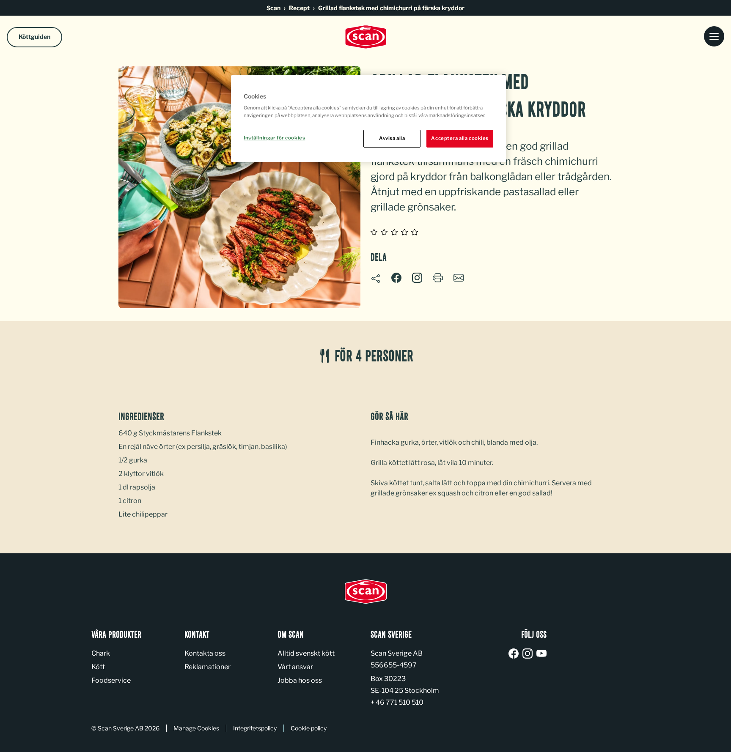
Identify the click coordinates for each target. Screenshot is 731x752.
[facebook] (515, 654)
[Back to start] (365, 37)
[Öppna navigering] (714, 37)
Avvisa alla (392, 138)
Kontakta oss (204, 653)
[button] (417, 278)
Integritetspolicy (255, 728)
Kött (98, 667)
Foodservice (111, 680)
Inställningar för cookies (274, 138)
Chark (100, 653)
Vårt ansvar (295, 667)
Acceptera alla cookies (460, 138)
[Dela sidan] (376, 278)
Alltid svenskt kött (306, 653)
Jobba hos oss (300, 680)
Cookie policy (309, 728)
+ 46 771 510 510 (397, 702)
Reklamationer (207, 667)
